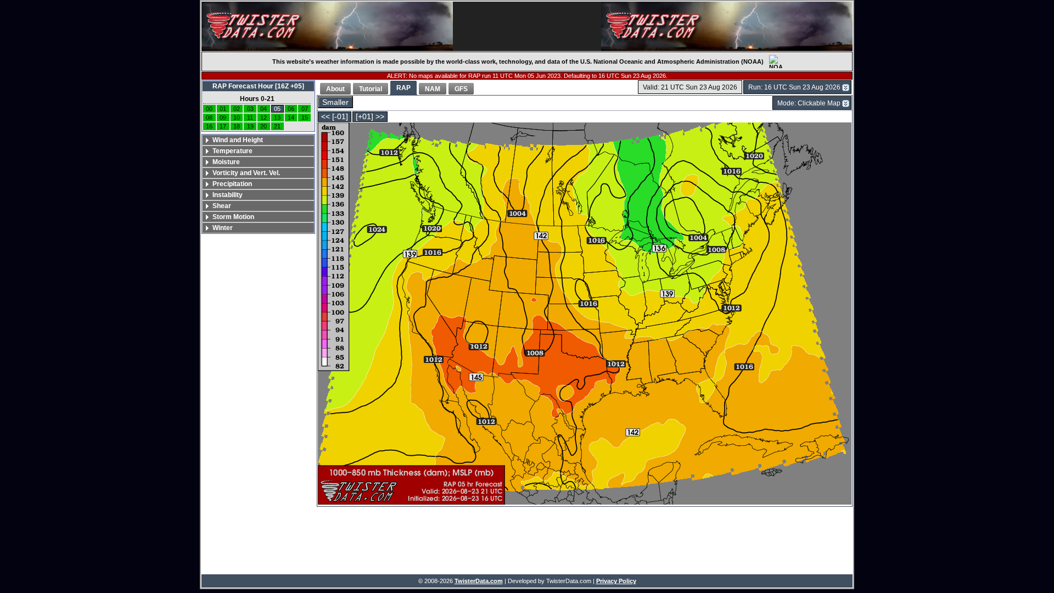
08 (209, 117)
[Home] (327, 26)
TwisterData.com (479, 581)
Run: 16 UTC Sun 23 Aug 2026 (794, 87)
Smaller (335, 102)
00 (209, 108)
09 (223, 117)
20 (263, 126)
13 (277, 117)
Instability (227, 195)
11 (250, 117)
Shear (221, 206)
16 (209, 126)
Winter (222, 228)
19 (250, 126)
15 (304, 117)
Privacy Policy (616, 581)
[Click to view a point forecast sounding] (584, 314)
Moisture (226, 162)
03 (250, 108)
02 (236, 108)
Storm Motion (233, 217)
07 (304, 108)
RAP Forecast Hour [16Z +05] (258, 86)
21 (277, 126)
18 (236, 126)
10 (236, 117)
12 (263, 117)
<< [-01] (334, 117)
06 (291, 108)
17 (223, 126)
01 (223, 108)
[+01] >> (370, 117)
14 (291, 117)
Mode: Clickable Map (808, 103)
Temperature (232, 151)
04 (263, 108)
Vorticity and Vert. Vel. (246, 173)
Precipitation (232, 184)
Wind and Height (237, 140)
